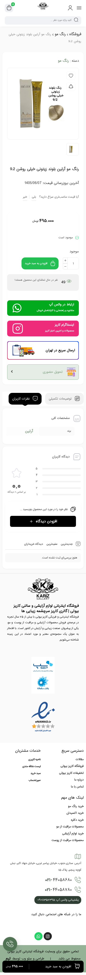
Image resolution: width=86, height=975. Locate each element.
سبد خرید (36, 773)
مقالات (80, 759)
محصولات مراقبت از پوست (68, 840)
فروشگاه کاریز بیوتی (72, 766)
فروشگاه (75, 34)
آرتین (29, 431)
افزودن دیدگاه (46, 521)
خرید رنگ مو (76, 806)
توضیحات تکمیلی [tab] (61, 398)
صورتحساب (35, 780)
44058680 (58, 880)
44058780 (58, 889)
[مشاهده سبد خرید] (9, 8)
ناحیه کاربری (34, 760)
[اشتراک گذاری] (71, 86)
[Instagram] (48, 936)
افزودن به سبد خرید (36, 263)
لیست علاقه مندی (31, 766)
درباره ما (79, 780)
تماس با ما (77, 787)
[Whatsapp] (38, 936)
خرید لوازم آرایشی (73, 833)
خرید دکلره (77, 820)
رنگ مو (60, 34)
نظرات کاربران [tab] (21, 398)
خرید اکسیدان (75, 813)
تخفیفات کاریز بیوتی (71, 773)
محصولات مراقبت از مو (70, 827)
